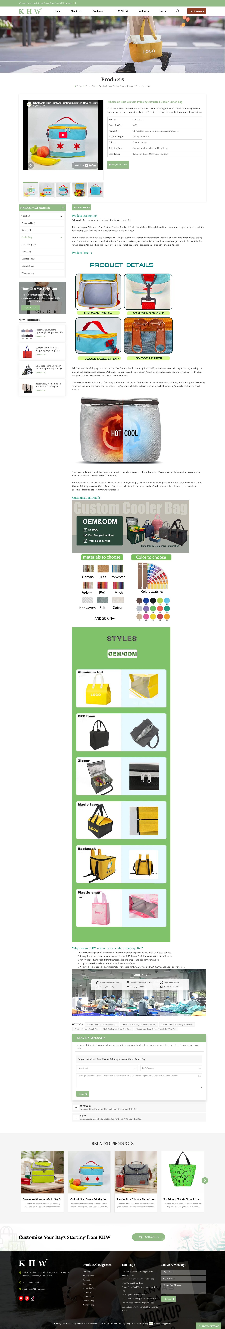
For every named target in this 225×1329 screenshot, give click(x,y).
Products (97, 10)
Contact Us (30, 308)
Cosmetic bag (28, 259)
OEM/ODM (121, 10)
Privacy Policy (142, 1323)
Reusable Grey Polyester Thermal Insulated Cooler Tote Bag (136, 1199)
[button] (205, 1180)
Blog (128, 1323)
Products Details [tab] (81, 207)
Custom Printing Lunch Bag (86, 1029)
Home (57, 10)
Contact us (143, 10)
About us (75, 10)
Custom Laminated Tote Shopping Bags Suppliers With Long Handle (48, 349)
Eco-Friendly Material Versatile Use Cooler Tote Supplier (182, 1199)
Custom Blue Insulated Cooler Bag (102, 1024)
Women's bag (27, 273)
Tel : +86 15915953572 (31, 1282)
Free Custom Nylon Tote (132, 1283)
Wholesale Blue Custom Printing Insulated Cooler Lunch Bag (116, 1059)
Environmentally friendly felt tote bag (138, 1279)
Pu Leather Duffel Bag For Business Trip (139, 1299)
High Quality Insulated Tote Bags (117, 1029)
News (163, 10)
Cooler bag (26, 237)
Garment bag (27, 266)
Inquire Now (119, 164)
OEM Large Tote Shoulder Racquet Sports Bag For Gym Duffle (49, 367)
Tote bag (25, 216)
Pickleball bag (28, 223)
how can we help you (39, 289)
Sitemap (121, 1323)
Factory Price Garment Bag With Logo (138, 1303)
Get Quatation (197, 11)
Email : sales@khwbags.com (34, 1289)
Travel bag (26, 251)
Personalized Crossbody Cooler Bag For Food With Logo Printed (42, 1199)
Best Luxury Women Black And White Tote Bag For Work (48, 385)
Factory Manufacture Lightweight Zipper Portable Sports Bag (49, 331)
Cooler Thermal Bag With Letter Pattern (139, 1024)
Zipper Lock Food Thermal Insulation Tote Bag (156, 1029)
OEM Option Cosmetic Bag (133, 1294)
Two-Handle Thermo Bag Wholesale (177, 1024)
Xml (133, 1323)
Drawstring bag (28, 244)
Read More (40, 336)
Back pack (26, 230)
